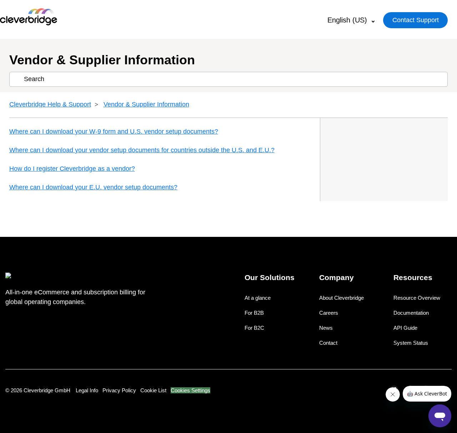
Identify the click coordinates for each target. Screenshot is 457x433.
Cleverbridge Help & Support (50, 104)
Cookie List (153, 390)
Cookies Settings (190, 390)
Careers (328, 313)
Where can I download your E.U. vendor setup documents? (93, 187)
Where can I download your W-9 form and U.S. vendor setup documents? (113, 131)
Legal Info (87, 390)
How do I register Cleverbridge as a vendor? (72, 168)
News (326, 328)
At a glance (258, 298)
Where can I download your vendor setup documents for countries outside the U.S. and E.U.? (142, 150)
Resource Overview (416, 298)
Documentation (411, 313)
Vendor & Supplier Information (146, 104)
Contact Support (415, 20)
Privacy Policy (119, 390)
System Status (410, 343)
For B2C (254, 328)
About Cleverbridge (341, 298)
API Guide (405, 328)
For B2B (254, 313)
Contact (328, 343)
